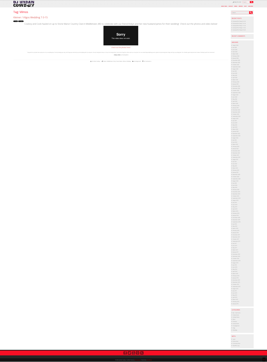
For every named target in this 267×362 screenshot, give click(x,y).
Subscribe (250, 6)
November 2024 (236, 88)
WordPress (149, 360)
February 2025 (236, 82)
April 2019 (235, 209)
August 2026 (235, 45)
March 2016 (235, 273)
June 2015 (235, 293)
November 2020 (236, 174)
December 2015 (236, 280)
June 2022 (235, 142)
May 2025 (235, 75)
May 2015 (235, 295)
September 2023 (236, 116)
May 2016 (235, 269)
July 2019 (235, 202)
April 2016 (235, 271)
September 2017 (236, 241)
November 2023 (236, 112)
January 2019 (235, 215)
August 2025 (235, 69)
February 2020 (236, 189)
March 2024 (235, 103)
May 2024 (235, 99)
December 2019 (236, 191)
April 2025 (235, 77)
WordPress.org (236, 345)
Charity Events (236, 315)
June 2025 (235, 73)
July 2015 (235, 290)
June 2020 (235, 185)
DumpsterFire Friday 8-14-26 (239, 21)
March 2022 (235, 144)
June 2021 (235, 163)
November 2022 (236, 133)
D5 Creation (137, 360)
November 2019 (236, 194)
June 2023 (235, 122)
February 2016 (236, 275)
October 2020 (236, 176)
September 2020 (236, 178)
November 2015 (236, 282)
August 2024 (235, 94)
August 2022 (235, 138)
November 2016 (236, 256)
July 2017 (235, 243)
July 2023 (235, 120)
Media (235, 6)
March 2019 (235, 211)
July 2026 (235, 47)
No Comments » (148, 61)
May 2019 (235, 206)
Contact (230, 6)
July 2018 (235, 224)
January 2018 (235, 232)
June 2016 (235, 267)
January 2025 (235, 84)
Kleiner (105, 61)
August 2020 (235, 181)
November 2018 (236, 219)
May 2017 (235, 247)
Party (114, 61)
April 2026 (235, 51)
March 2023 (235, 129)
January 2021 (235, 172)
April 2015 (235, 297)
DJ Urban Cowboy (96, 61)
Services (241, 6)
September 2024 (236, 92)
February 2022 (236, 146)
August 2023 (235, 118)
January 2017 (235, 252)
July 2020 (235, 183)
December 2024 (236, 86)
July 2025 (235, 71)
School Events (236, 323)
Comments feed (236, 343)
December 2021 (236, 150)
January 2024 (235, 107)
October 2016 (236, 258)
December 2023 (236, 110)
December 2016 (236, 254)
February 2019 (236, 213)
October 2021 (236, 155)
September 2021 (236, 157)
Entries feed (235, 341)
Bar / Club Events (236, 313)
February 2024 (236, 105)
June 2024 (235, 97)
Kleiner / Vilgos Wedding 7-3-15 (30, 17)
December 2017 (236, 234)
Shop (245, 6)
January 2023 (235, 131)
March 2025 (235, 79)
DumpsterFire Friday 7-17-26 (239, 25)
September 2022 (236, 135)
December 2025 (236, 60)
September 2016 (236, 260)
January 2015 (235, 303)
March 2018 (235, 228)
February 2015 (236, 301)
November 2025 (236, 62)
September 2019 (236, 198)
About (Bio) (224, 6)
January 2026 (235, 58)
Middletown (110, 61)
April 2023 (235, 127)
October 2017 (236, 239)
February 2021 (236, 170)
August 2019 (235, 200)
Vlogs (234, 328)
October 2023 (236, 114)
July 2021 (235, 161)
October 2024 (236, 90)
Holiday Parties (236, 317)
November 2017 (236, 237)
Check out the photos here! (120, 47)
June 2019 (235, 204)
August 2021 (235, 159)
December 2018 (236, 217)
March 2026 (235, 54)
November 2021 (236, 153)
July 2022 (235, 140)
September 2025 (236, 66)
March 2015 (235, 299)
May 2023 (235, 125)
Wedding (128, 61)
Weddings (235, 330)
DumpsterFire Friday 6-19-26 (239, 30)
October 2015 (236, 284)
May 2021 (235, 166)
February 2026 (236, 56)
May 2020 (235, 187)
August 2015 (235, 288)
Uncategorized (137, 61)
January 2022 (235, 148)
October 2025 (236, 64)
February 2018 (236, 230)
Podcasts (235, 321)
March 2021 (235, 168)
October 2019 (236, 196)
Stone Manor (119, 61)
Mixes (234, 319)
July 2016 (235, 265)
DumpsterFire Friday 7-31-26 (239, 23)
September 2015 (236, 286)
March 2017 (235, 250)
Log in (234, 339)
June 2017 (235, 245)
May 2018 (235, 226)
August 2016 (235, 262)
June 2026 (235, 49)
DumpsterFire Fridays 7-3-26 (239, 27)
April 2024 (235, 101)
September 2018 (236, 222)
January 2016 (235, 278)
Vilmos (124, 61)
